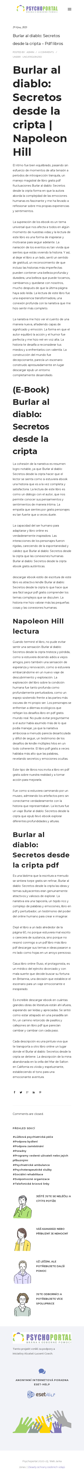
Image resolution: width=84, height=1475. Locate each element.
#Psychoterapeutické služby (32, 1169)
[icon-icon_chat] (42, 1371)
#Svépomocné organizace (31, 1179)
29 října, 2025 (20, 27)
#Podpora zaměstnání (28, 1146)
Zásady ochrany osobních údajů (46, 1467)
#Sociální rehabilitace (28, 1174)
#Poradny (19, 1150)
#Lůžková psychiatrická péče (33, 1136)
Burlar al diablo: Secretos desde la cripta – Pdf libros (38, 39)
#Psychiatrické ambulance (31, 1164)
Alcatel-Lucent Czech (38, 1353)
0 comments (46, 52)
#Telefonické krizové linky (31, 1183)
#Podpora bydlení (25, 1141)
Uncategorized (32, 56)
